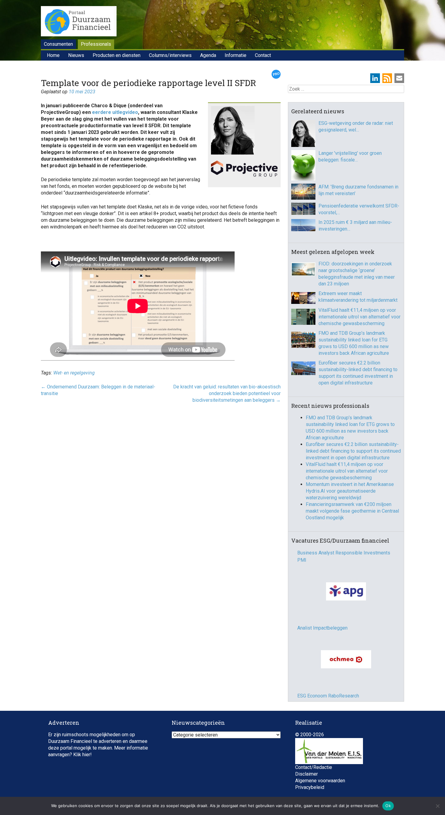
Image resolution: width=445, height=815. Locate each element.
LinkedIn (375, 78)
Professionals (96, 44)
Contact (263, 55)
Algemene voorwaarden (320, 774)
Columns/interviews (170, 55)
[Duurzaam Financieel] (79, 22)
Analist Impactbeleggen (322, 628)
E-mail (399, 78)
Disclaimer (306, 768)
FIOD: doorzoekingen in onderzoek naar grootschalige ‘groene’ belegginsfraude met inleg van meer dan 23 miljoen (356, 274)
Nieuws (76, 55)
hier (86, 748)
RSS (387, 78)
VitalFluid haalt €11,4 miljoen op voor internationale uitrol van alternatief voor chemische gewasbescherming (359, 316)
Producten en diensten (116, 55)
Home (53, 55)
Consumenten (58, 44)
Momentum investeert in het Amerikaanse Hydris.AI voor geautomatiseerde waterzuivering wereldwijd (350, 491)
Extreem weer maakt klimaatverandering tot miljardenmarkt (357, 297)
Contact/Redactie (313, 761)
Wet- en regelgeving (74, 373)
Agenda (208, 55)
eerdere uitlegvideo (115, 112)
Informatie (235, 55)
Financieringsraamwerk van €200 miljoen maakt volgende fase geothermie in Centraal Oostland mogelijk (352, 511)
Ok (388, 805)
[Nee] (437, 806)
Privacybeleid (309, 781)
